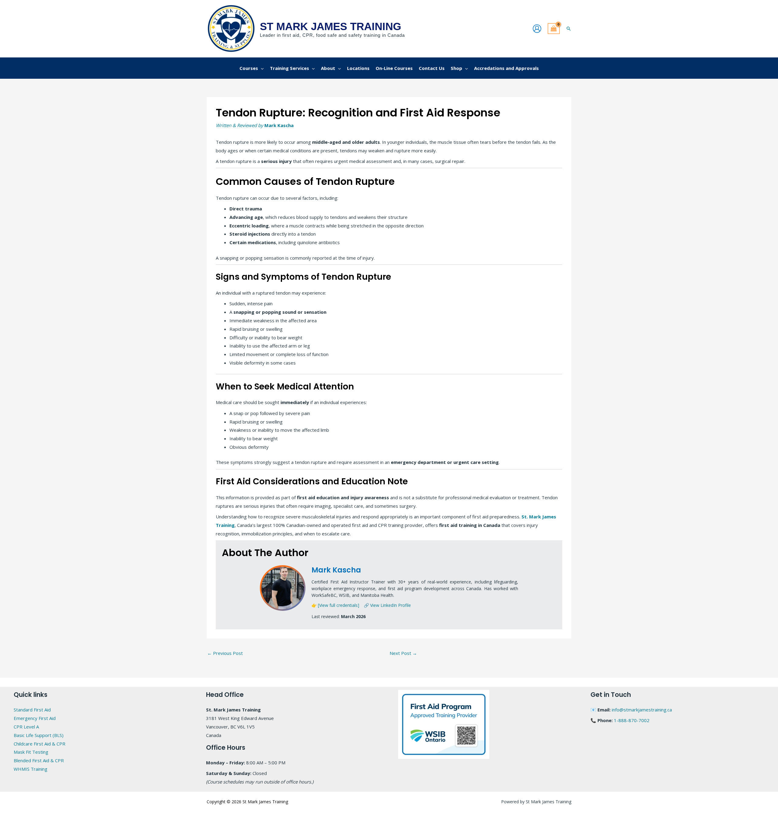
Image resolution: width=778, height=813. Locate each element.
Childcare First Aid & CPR (39, 744)
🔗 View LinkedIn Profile (387, 605)
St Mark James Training (330, 26)
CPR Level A (26, 727)
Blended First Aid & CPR (39, 760)
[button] (568, 28)
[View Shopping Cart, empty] (554, 28)
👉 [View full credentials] (335, 605)
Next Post (403, 653)
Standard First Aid (32, 710)
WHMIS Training (30, 769)
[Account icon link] (537, 28)
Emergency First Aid (35, 718)
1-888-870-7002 (631, 720)
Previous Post (225, 653)
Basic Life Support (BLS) (39, 735)
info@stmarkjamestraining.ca (642, 710)
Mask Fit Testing (31, 752)
